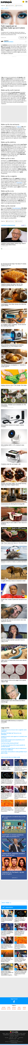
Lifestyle (6, 8)
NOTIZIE (3, 1007)
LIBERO (3, 1033)
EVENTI (24, 1009)
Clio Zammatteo (17, 208)
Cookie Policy (20, 1037)
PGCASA (24, 1033)
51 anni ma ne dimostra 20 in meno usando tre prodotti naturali (13, 745)
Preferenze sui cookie (12, 1038)
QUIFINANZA (23, 1034)
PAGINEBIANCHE (6, 1034)
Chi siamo (6, 1037)
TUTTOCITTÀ (11, 1034)
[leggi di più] (26, 41)
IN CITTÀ (9, 1009)
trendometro (9, 907)
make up (19, 126)
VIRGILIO (7, 1033)
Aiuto (18, 1038)
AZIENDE (19, 1009)
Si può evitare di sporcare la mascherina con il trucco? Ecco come (13, 740)
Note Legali (11, 1037)
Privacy (16, 1037)
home (2, 8)
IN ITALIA (14, 1009)
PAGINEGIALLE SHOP (18, 1033)
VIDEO (19, 1007)
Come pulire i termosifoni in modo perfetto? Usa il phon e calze (14, 752)
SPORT (8, 1007)
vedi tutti (14, 877)
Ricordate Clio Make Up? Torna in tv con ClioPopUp (11, 733)
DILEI (15, 1034)
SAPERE (24, 1007)
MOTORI (14, 1007)
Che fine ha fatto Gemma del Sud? (9, 743)
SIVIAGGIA (18, 1034)
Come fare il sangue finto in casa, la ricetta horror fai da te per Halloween (14, 749)
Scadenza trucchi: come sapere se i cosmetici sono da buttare (14, 737)
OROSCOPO (3, 1009)
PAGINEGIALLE (11, 1033)
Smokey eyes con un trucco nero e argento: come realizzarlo (14, 730)
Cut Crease (19, 182)
